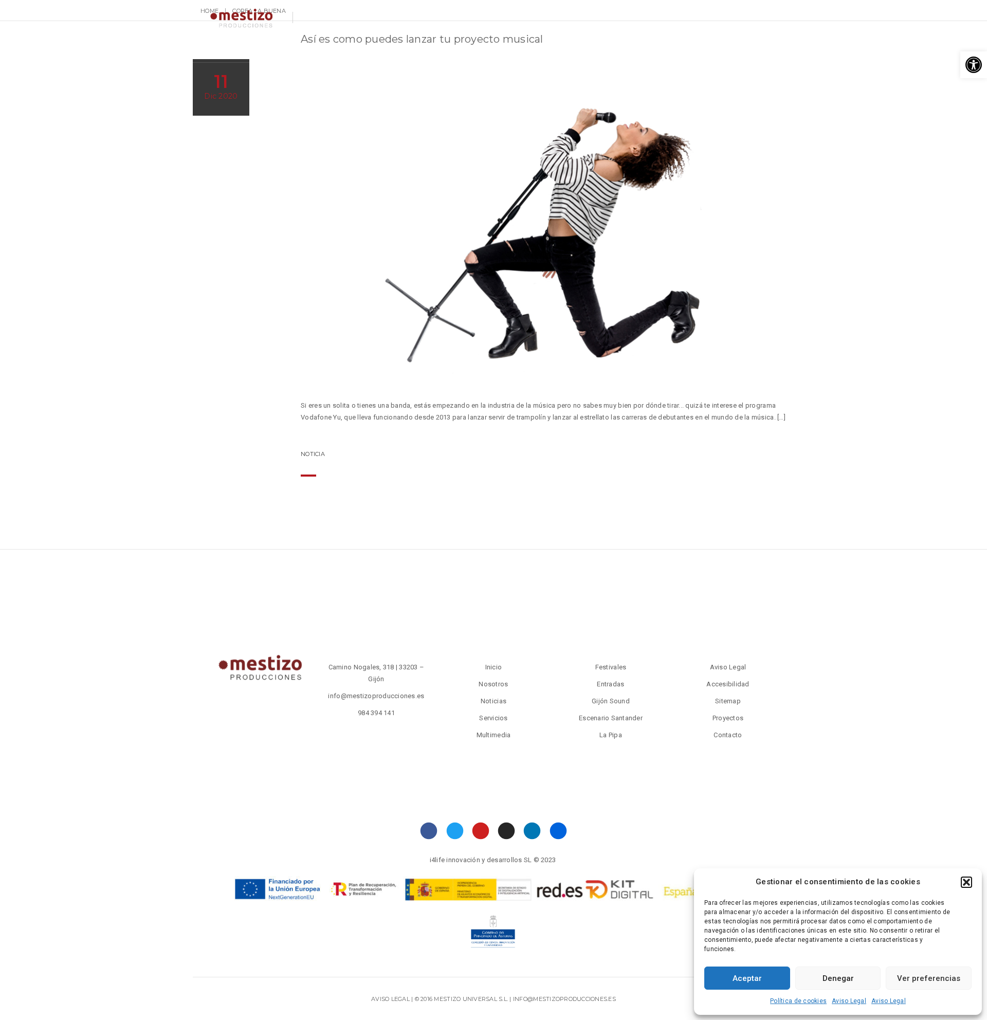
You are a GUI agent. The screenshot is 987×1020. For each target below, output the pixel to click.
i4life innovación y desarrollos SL (481, 860)
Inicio (493, 667)
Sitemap (728, 701)
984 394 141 (376, 713)
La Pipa (610, 735)
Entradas (528, 48)
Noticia (313, 454)
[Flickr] (558, 830)
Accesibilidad (727, 684)
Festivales (587, 48)
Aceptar (747, 978)
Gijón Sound (611, 701)
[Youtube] (480, 830)
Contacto (399, 48)
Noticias (227, 48)
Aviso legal (390, 999)
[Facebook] (429, 830)
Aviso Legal (849, 1001)
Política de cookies (798, 1001)
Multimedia (461, 48)
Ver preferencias (928, 978)
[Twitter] (454, 830)
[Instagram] (506, 830)
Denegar (838, 978)
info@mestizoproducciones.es (376, 696)
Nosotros (282, 48)
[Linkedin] (532, 830)
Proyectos (648, 48)
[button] (973, 64)
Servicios (340, 48)
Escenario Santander (611, 718)
